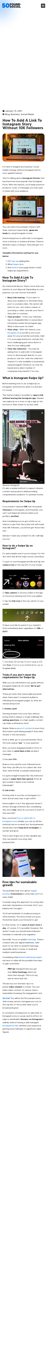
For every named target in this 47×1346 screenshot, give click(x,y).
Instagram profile (10, 1025)
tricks (14, 267)
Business (15, 114)
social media (27, 114)
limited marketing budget (30, 957)
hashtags (32, 939)
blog (7, 114)
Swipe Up (17, 264)
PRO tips (11, 261)
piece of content (24, 728)
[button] (43, 6)
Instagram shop (15, 333)
